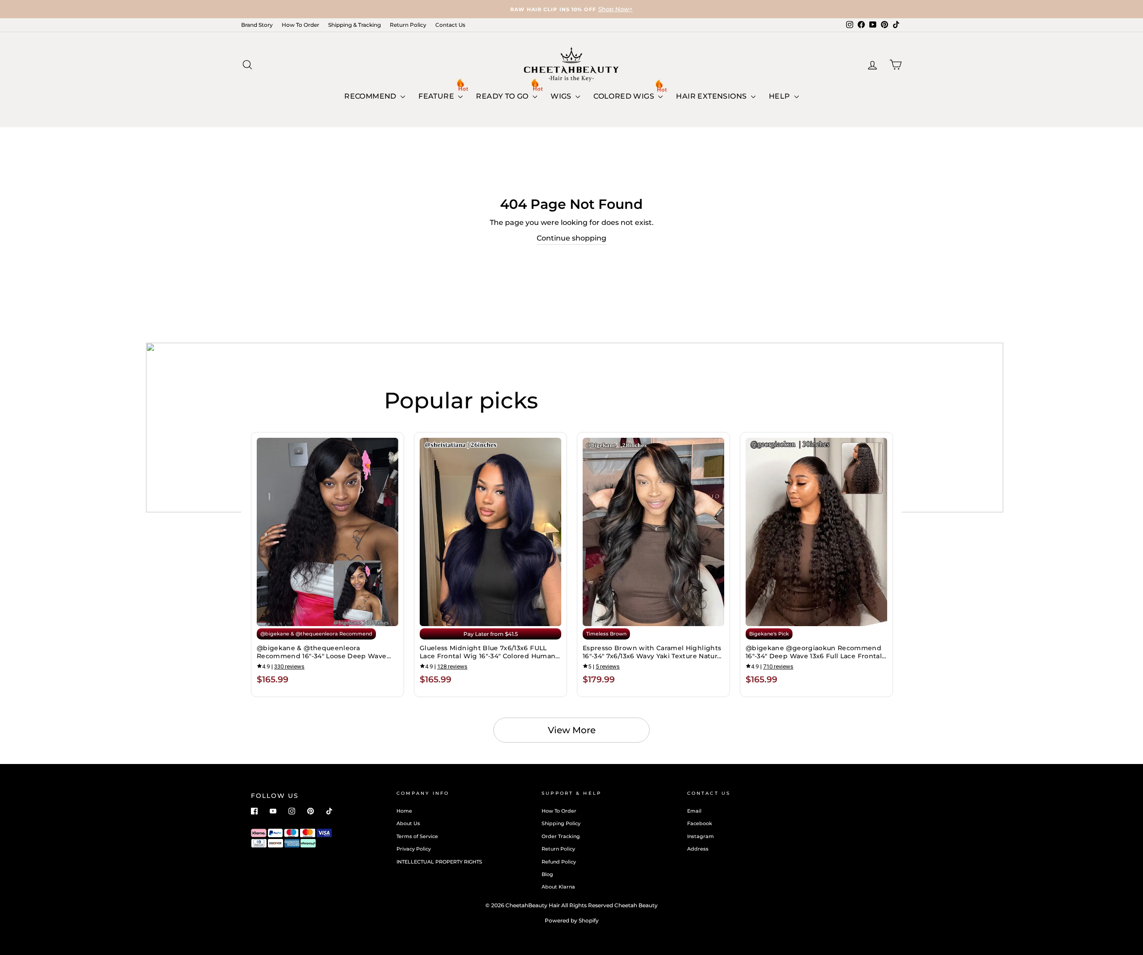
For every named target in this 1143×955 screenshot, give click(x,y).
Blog (547, 874)
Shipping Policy (561, 823)
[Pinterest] (310, 811)
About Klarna (558, 887)
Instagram (700, 836)
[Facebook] (254, 811)
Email (694, 811)
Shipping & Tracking (354, 24)
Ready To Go (503, 96)
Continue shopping (571, 238)
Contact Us (450, 24)
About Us (408, 823)
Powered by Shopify (572, 920)
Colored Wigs (624, 96)
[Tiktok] (329, 811)
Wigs (562, 96)
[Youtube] (273, 811)
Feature (437, 96)
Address (698, 849)
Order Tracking (561, 836)
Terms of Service (417, 836)
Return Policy (408, 24)
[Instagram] (291, 811)
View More (572, 730)
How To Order (300, 24)
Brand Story (257, 24)
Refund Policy (559, 862)
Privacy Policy (413, 849)
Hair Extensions (712, 96)
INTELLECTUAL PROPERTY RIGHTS (439, 862)
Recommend (371, 96)
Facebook (699, 823)
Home (404, 811)
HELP (780, 96)
